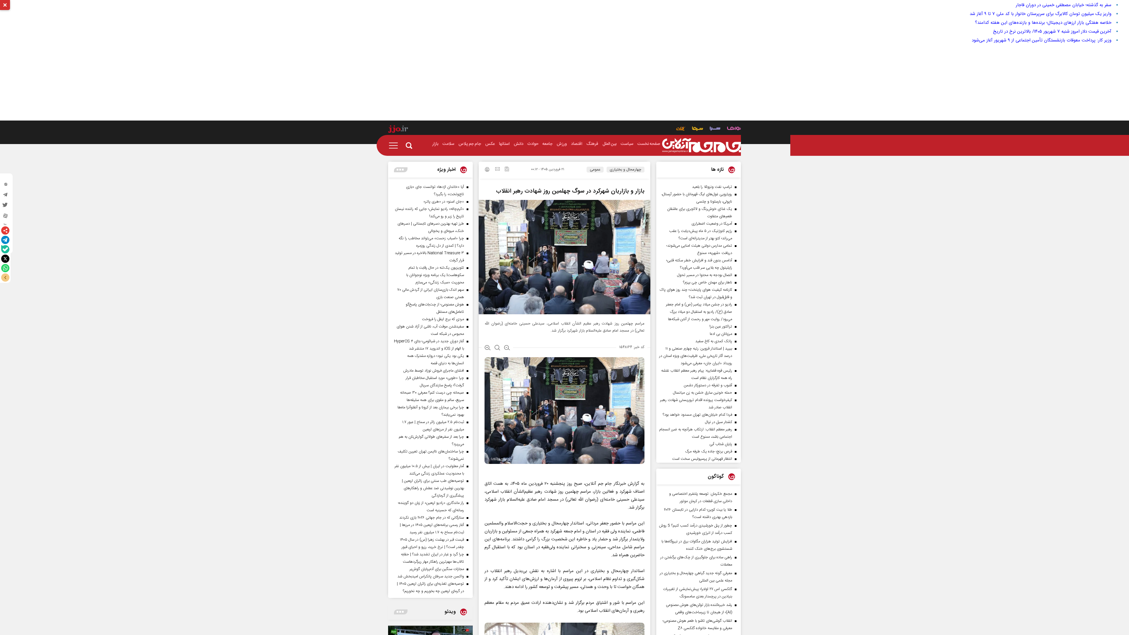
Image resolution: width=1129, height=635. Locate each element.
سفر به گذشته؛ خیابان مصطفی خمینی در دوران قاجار (1063, 5)
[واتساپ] (5, 268)
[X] (5, 258)
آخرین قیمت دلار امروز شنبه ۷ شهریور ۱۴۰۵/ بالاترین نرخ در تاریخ (1052, 31)
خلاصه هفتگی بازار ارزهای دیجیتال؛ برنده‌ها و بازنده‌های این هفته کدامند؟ (1043, 22)
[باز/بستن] (5, 277)
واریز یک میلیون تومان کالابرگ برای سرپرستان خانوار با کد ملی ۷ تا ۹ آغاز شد (1040, 13)
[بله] (5, 249)
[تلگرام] (5, 240)
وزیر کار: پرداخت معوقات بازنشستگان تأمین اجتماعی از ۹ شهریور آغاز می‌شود (1041, 40)
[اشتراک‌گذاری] (5, 230)
